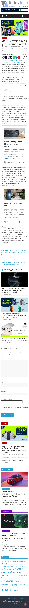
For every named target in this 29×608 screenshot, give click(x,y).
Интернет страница (6, 399)
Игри (9, 576)
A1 (3, 561)
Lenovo (15, 564)
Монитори (13, 575)
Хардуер (5, 589)
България (4, 51)
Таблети (3, 587)
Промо (4, 38)
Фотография (22, 587)
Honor (25, 561)
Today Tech (13, 498)
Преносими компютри (8, 578)
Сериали (18, 578)
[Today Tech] (14, 2)
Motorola (4, 566)
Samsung (8, 569)
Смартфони (10, 51)
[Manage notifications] (25, 604)
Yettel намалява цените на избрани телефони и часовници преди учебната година (14, 449)
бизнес (12, 590)
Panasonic (19, 566)
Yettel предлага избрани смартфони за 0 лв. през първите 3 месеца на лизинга (14, 315)
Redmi (18, 48)
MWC (8, 566)
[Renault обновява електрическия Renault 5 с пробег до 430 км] (14, 473)
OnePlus (15, 566)
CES (17, 561)
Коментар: (4, 359)
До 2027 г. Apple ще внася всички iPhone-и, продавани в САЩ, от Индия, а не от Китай (14, 290)
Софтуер (13, 584)
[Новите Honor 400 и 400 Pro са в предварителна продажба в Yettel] (14, 324)
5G (1, 561)
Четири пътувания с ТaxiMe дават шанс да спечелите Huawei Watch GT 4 (14, 252)
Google (21, 561)
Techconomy (6, 530)
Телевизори (8, 587)
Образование (23, 576)
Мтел (17, 575)
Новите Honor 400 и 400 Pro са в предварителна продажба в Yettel (14, 339)
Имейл (3, 391)
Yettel (25, 48)
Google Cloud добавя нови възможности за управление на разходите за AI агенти (13, 536)
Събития (21, 584)
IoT (8, 564)
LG (18, 564)
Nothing (14, 48)
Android (9, 561)
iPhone (11, 564)
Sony (13, 569)
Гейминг (4, 575)
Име (2, 382)
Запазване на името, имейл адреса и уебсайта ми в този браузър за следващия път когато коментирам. (14, 409)
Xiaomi (21, 48)
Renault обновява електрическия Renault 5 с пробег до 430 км (13, 493)
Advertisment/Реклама (16, 46)
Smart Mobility (6, 489)
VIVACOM (19, 569)
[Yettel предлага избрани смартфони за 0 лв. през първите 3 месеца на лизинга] (14, 298)
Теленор (15, 587)
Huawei (4, 563)
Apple (14, 561)
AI (5, 561)
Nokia (10, 48)
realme (23, 566)
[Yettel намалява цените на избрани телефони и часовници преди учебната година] (14, 427)
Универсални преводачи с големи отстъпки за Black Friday (13, 263)
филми (16, 590)
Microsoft (22, 564)
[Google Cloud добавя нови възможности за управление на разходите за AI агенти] (14, 514)
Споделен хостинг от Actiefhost (14, 598)
